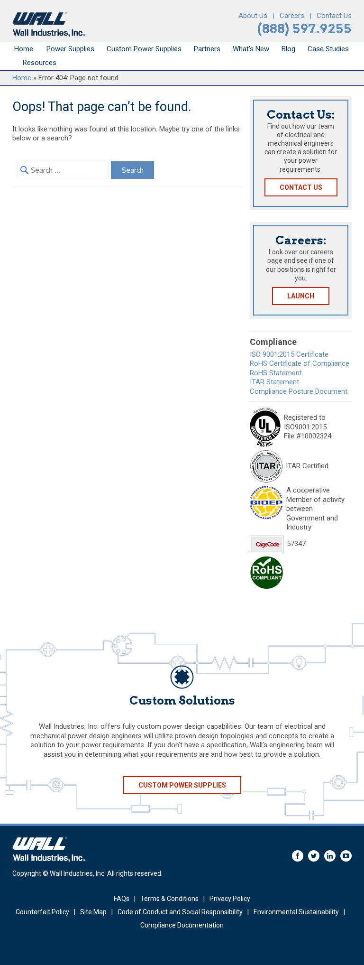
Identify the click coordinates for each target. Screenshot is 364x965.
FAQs (121, 898)
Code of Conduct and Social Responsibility (180, 912)
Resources (39, 62)
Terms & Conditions (169, 898)
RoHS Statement (276, 373)
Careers (292, 15)
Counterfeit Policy (42, 912)
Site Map (93, 912)
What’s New (251, 49)
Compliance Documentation (182, 925)
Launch (300, 296)
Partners (207, 49)
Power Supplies (70, 49)
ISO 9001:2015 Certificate (289, 354)
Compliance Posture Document (298, 391)
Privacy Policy (229, 898)
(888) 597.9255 (304, 29)
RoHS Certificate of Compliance (299, 363)
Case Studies (328, 49)
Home (23, 49)
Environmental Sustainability (296, 912)
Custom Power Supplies (144, 49)
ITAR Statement (274, 382)
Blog (288, 49)
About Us (252, 15)
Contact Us (334, 15)
